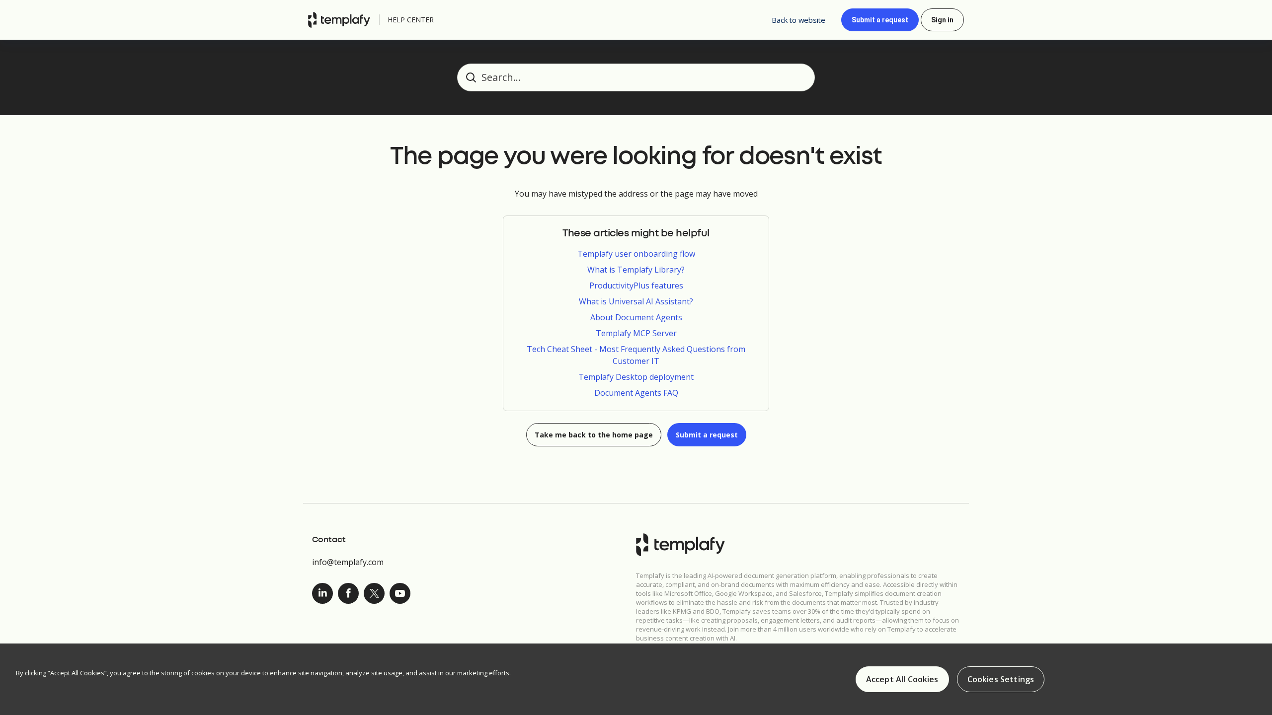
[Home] (341, 20)
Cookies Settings (1000, 679)
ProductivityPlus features (636, 285)
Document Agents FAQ (636, 392)
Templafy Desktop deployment (636, 376)
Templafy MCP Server (636, 333)
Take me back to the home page (594, 434)
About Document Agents (636, 317)
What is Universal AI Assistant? (636, 301)
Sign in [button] (942, 20)
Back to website (798, 20)
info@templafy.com (348, 562)
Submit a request (880, 20)
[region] (636, 679)
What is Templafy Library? (636, 269)
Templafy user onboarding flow (636, 253)
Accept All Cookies (902, 679)
